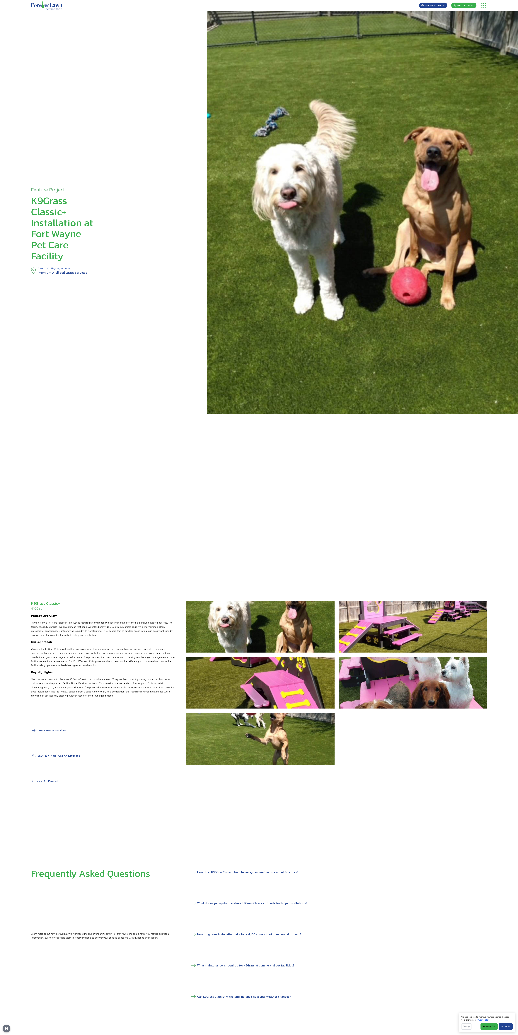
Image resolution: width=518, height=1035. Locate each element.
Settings (466, 1026)
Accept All (505, 1026)
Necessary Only (489, 1026)
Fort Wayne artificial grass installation (93, 661)
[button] (483, 5)
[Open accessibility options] (6, 1028)
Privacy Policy (483, 1020)
